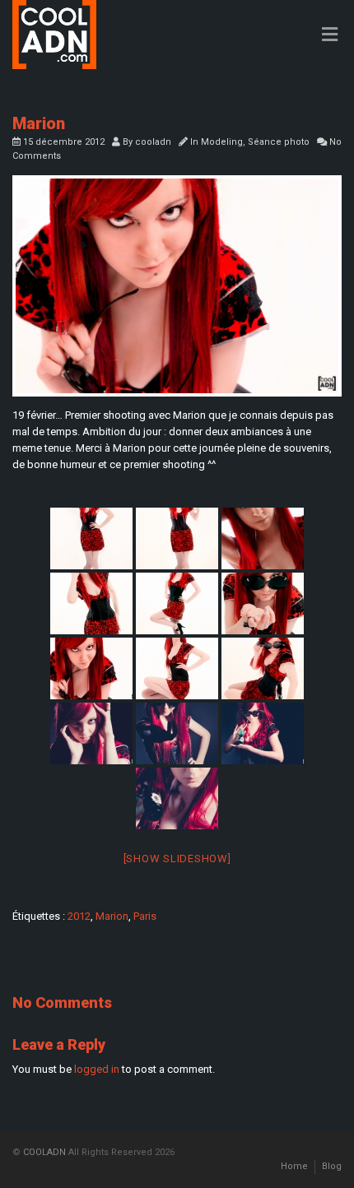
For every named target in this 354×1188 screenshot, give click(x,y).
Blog (332, 1166)
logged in (96, 1069)
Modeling (222, 142)
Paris (144, 916)
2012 (79, 916)
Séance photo (279, 142)
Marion (111, 916)
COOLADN (44, 1152)
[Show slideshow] (177, 858)
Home (294, 1166)
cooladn (153, 142)
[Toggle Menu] (330, 35)
